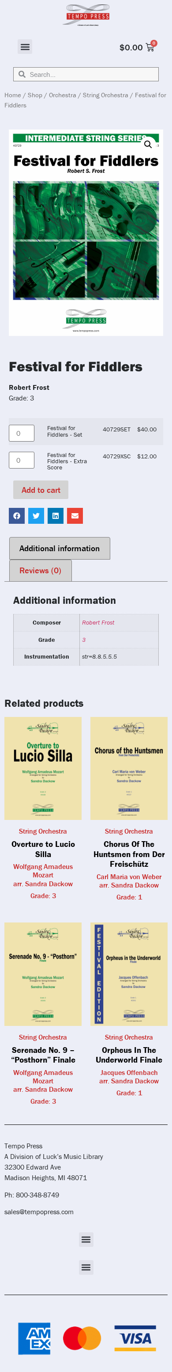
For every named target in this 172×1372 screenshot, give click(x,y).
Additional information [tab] (59, 548)
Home (12, 95)
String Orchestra (105, 95)
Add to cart (41, 489)
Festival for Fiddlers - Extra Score (67, 461)
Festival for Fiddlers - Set (64, 431)
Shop (35, 95)
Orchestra (62, 95)
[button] (25, 46)
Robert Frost (98, 622)
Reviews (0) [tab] (40, 570)
